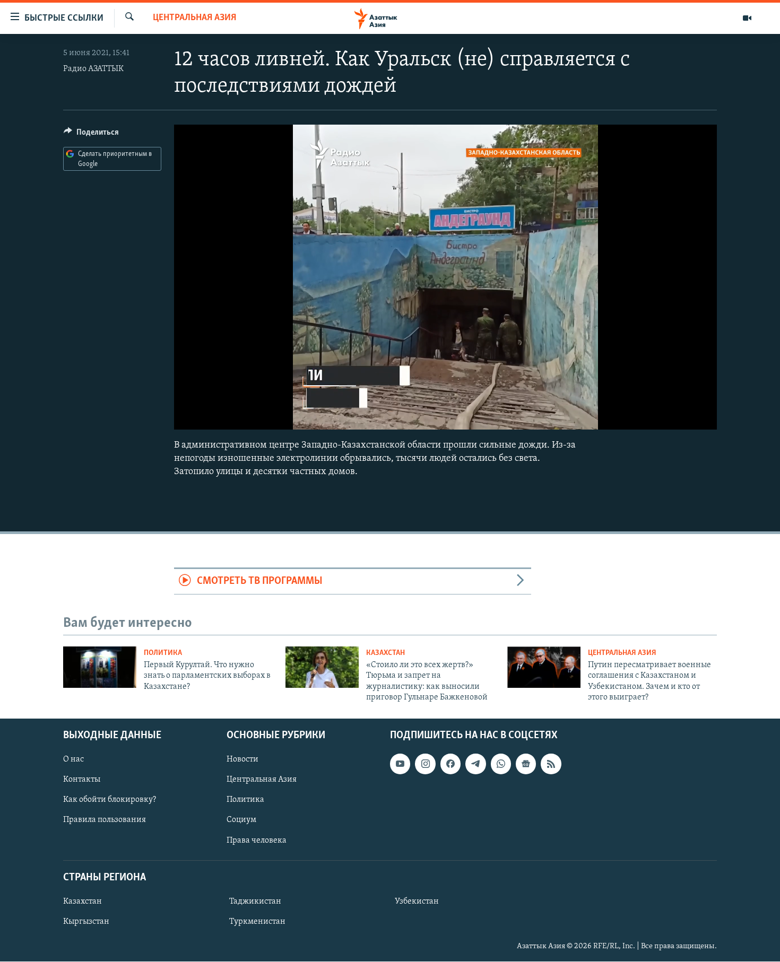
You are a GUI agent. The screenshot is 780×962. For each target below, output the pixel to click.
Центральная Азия (194, 18)
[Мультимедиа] (747, 18)
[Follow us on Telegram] (475, 764)
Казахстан (385, 653)
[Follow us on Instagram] (425, 764)
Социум (241, 820)
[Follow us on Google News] (526, 764)
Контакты (81, 780)
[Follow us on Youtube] (400, 764)
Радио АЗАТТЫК (93, 69)
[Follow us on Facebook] (450, 764)
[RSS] (551, 764)
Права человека (257, 840)
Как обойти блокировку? (109, 800)
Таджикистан (255, 901)
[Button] (91, 135)
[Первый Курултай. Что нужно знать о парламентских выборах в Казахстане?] (99, 667)
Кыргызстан (86, 921)
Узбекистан (417, 901)
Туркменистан (257, 921)
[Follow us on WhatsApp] (501, 764)
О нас (73, 760)
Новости (242, 760)
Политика (163, 653)
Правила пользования (104, 820)
